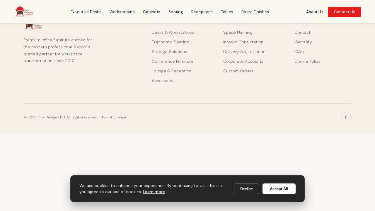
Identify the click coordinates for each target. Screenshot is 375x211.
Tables (227, 11)
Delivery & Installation (244, 51)
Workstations (122, 11)
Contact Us (344, 11)
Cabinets (151, 11)
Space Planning (238, 32)
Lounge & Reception (172, 71)
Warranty (303, 42)
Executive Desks (86, 11)
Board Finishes (255, 11)
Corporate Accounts (243, 61)
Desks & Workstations (173, 32)
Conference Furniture (172, 61)
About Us (314, 11)
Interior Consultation (243, 42)
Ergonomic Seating (170, 42)
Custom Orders (238, 71)
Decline (246, 189)
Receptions (202, 11)
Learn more (154, 191)
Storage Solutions (169, 51)
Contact (302, 32)
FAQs (299, 51)
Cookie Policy (307, 61)
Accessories (163, 80)
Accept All (279, 189)
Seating (175, 11)
